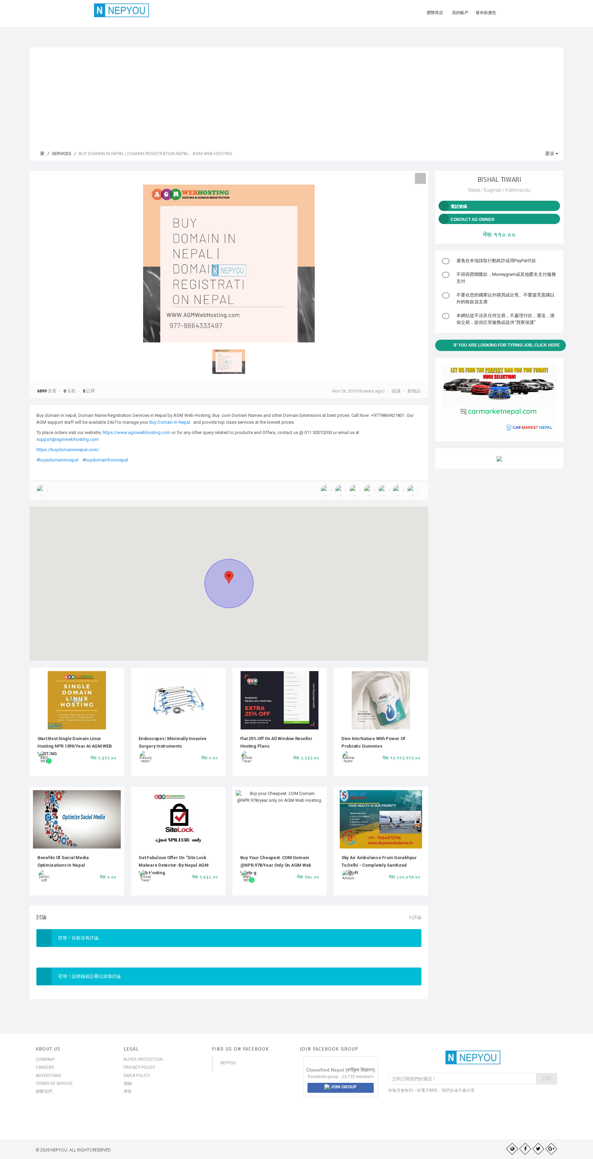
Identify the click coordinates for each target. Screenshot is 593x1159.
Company (45, 1059)
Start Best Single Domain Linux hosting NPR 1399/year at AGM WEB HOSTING (74, 746)
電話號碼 (459, 206)
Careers (45, 1067)
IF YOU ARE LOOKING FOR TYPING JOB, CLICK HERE (507, 345)
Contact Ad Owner (473, 219)
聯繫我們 (44, 1091)
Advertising (48, 1075)
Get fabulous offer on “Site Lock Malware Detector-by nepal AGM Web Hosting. (174, 865)
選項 (550, 153)
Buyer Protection (143, 1059)
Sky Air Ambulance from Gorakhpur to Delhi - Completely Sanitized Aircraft (379, 865)
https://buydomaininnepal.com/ (67, 449)
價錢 (128, 1083)
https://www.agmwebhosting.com (137, 432)
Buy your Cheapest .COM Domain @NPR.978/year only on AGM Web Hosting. (276, 865)
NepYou (228, 1063)
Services (61, 153)
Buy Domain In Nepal (170, 422)
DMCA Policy (137, 1075)
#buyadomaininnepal (57, 460)
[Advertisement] (296, 95)
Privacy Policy (139, 1067)
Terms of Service (54, 1083)
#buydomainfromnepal (105, 460)
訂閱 (546, 1078)
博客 (128, 1091)
